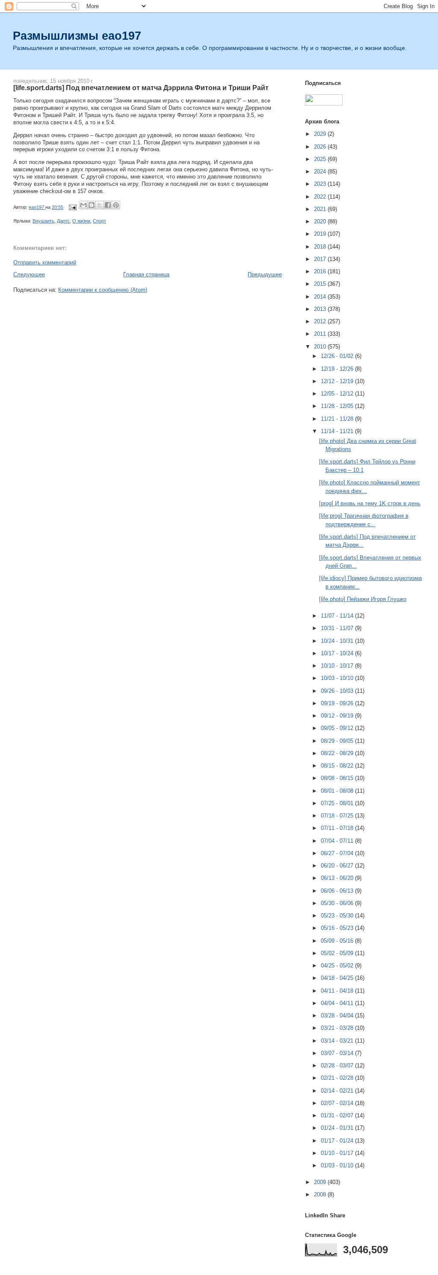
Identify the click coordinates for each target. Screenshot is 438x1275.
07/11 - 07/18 (338, 828)
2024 (321, 171)
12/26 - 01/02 (338, 356)
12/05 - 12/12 (338, 393)
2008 (321, 1194)
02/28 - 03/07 (338, 1065)
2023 (321, 184)
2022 (321, 196)
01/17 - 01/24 (338, 1140)
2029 (321, 134)
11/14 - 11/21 (338, 431)
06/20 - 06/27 (338, 865)
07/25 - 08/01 (338, 803)
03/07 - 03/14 (338, 1053)
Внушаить (43, 220)
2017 (321, 259)
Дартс (63, 220)
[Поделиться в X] (99, 205)
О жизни (81, 220)
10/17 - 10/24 (338, 653)
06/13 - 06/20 (338, 878)
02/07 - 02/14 (338, 1103)
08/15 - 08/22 (338, 765)
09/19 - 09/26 (338, 703)
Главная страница (146, 274)
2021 (321, 209)
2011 (321, 334)
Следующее (29, 274)
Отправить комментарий (44, 262)
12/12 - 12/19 (338, 381)
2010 (321, 346)
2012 (321, 321)
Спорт (99, 220)
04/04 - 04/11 (338, 1003)
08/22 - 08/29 (338, 753)
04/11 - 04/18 (338, 991)
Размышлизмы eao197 (77, 35)
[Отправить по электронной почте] (83, 205)
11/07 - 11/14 (338, 616)
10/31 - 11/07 (338, 628)
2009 (321, 1182)
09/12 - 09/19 (338, 715)
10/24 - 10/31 (338, 641)
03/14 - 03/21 (338, 1041)
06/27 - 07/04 (338, 853)
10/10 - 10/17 (338, 665)
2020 (321, 221)
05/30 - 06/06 (338, 903)
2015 (321, 284)
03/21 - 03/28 (338, 1028)
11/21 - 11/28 (338, 419)
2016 (321, 271)
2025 (321, 159)
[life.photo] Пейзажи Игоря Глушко (362, 599)
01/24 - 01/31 (338, 1128)
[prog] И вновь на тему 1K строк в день (369, 503)
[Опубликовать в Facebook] (108, 205)
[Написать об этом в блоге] (91, 205)
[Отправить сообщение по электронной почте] (72, 207)
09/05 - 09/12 (338, 728)
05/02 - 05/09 (338, 953)
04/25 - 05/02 (338, 965)
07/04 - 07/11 (338, 841)
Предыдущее (265, 274)
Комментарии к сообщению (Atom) (102, 290)
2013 (321, 309)
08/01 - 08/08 (338, 791)
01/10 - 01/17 (338, 1153)
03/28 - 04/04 (338, 1015)
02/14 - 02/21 (338, 1090)
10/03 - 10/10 (338, 678)
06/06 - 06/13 (338, 891)
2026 (321, 147)
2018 (321, 246)
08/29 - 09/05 (338, 741)
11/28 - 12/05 (338, 406)
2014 (321, 296)
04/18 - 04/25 (338, 978)
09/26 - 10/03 (338, 691)
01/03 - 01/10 (338, 1165)
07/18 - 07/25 (338, 815)
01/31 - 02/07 (338, 1115)
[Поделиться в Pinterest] (116, 205)
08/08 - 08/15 (338, 778)
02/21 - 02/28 (338, 1078)
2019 (321, 234)
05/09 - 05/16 (338, 941)
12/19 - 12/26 (338, 369)
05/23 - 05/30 (338, 915)
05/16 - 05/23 (338, 928)
